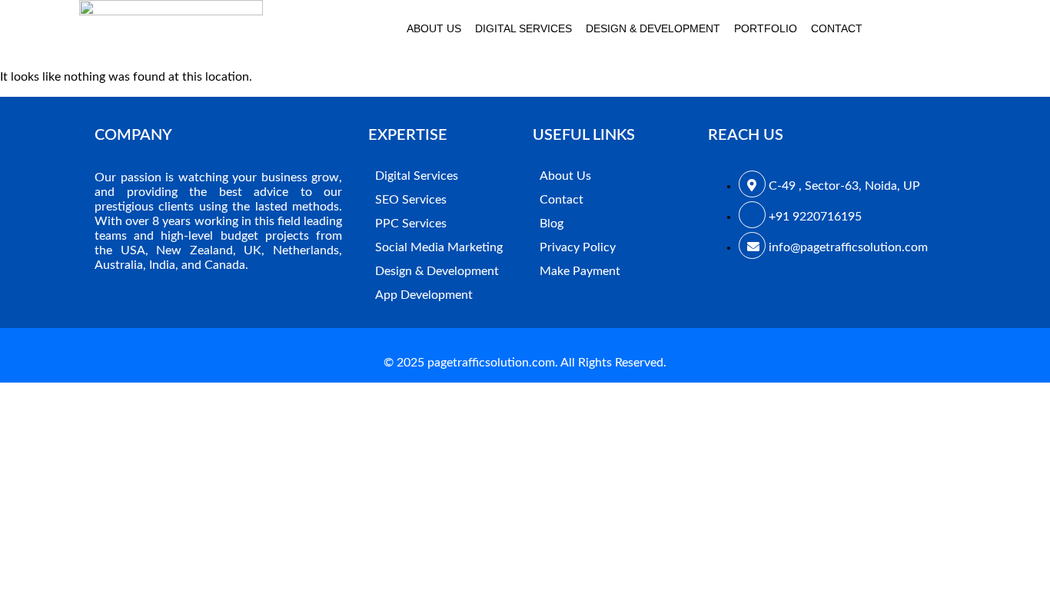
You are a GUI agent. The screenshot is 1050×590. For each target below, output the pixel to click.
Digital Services (523, 28)
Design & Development (653, 28)
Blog (551, 223)
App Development (424, 295)
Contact (836, 28)
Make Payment (580, 271)
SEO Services (411, 200)
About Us (434, 28)
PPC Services (411, 223)
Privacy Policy (578, 247)
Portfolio (765, 28)
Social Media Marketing (439, 247)
